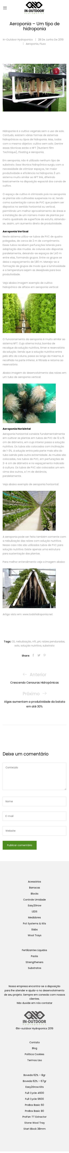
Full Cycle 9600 (34, 1099)
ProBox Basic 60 (34, 1105)
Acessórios (34, 881)
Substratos (34, 968)
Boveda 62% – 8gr (34, 1075)
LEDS (34, 911)
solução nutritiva (31, 645)
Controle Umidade (34, 899)
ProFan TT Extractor (34, 1117)
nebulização (23, 641)
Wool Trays (34, 935)
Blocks (34, 893)
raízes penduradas (53, 641)
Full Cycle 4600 (34, 1093)
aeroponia (32, 44)
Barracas (34, 887)
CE (13, 641)
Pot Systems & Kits (34, 923)
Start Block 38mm (35, 1129)
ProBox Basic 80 (34, 1111)
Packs (34, 956)
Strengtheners (34, 962)
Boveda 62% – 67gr (34, 1081)
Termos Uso (34, 1060)
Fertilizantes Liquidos (34, 950)
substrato (48, 645)
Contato (34, 1042)
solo (17, 645)
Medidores (34, 917)
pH (39, 641)
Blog (34, 1048)
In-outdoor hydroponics (18, 39)
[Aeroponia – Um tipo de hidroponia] (33, 656)
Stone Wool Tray (34, 1123)
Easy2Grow (34, 905)
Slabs (34, 929)
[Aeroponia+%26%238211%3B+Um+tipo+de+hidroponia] (39, 656)
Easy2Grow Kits (34, 1087)
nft (34, 641)
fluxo (43, 44)
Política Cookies (34, 1054)
